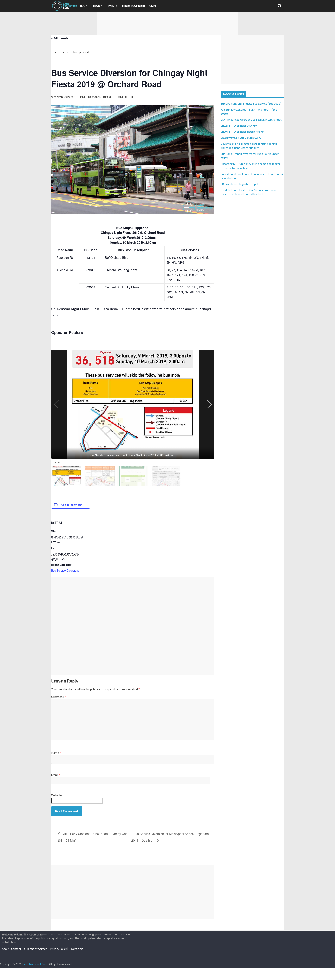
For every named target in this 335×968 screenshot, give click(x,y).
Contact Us (18, 948)
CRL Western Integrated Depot (239, 184)
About (5, 948)
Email (55, 774)
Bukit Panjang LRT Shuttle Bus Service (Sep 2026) (251, 103)
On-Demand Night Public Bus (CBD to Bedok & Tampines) (95, 309)
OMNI (152, 5)
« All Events (60, 38)
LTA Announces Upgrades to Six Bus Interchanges (251, 119)
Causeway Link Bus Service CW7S (241, 137)
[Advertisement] (167, 23)
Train (96, 5)
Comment (58, 696)
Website (56, 795)
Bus (82, 5)
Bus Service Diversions (65, 570)
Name (56, 752)
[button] (209, 404)
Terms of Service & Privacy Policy (47, 948)
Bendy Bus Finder (133, 5)
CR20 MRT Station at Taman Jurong (242, 131)
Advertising (76, 948)
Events (112, 5)
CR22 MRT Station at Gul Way (239, 125)
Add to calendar (71, 504)
